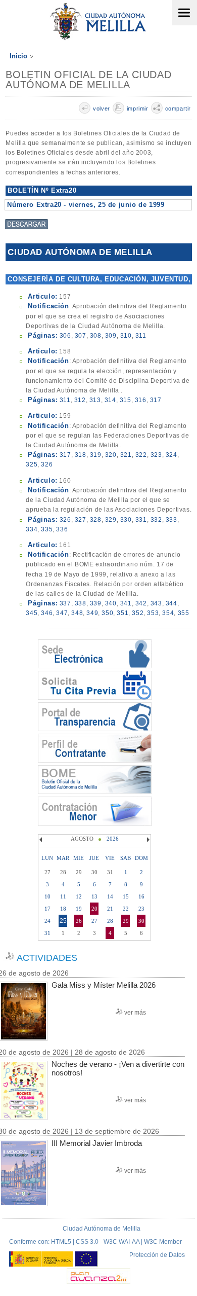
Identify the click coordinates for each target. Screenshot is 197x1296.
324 (171, 454)
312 (80, 400)
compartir (178, 108)
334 (31, 529)
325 (31, 464)
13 (94, 896)
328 (96, 519)
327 (80, 519)
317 (156, 400)
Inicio (18, 56)
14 (110, 896)
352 (137, 613)
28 (110, 921)
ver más (135, 1012)
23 (141, 909)
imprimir (138, 108)
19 (79, 909)
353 (153, 613)
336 (62, 529)
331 (141, 519)
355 (183, 613)
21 (110, 909)
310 (126, 335)
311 (140, 335)
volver (101, 108)
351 (122, 613)
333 (171, 519)
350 (107, 613)
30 (141, 921)
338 (80, 603)
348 (77, 613)
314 (110, 400)
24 (47, 921)
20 (94, 909)
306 (65, 335)
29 (126, 921)
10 (47, 896)
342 (141, 603)
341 (126, 603)
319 (96, 454)
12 (79, 896)
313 (95, 400)
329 (111, 519)
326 (47, 464)
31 (47, 933)
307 (80, 335)
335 (47, 529)
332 (156, 519)
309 (111, 335)
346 (47, 613)
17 (47, 909)
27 (94, 921)
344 (171, 603)
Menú (184, 12)
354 (168, 613)
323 (156, 454)
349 (92, 613)
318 (80, 454)
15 (126, 896)
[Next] (147, 840)
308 (96, 335)
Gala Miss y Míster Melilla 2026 (104, 985)
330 (126, 519)
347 (62, 613)
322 (141, 454)
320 (111, 454)
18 (63, 909)
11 (63, 896)
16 (141, 896)
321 (126, 454)
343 (156, 603)
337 (65, 603)
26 (79, 921)
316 (140, 400)
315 (125, 400)
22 (126, 909)
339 (96, 603)
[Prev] (41, 840)
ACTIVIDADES (47, 958)
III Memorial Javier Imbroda (97, 1143)
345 (31, 613)
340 (111, 603)
